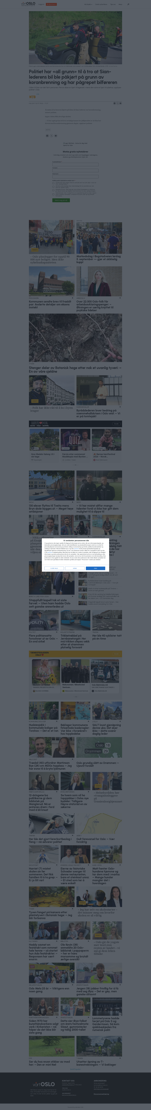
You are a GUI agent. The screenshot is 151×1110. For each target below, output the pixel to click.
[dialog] (75, 555)
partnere (76, 548)
